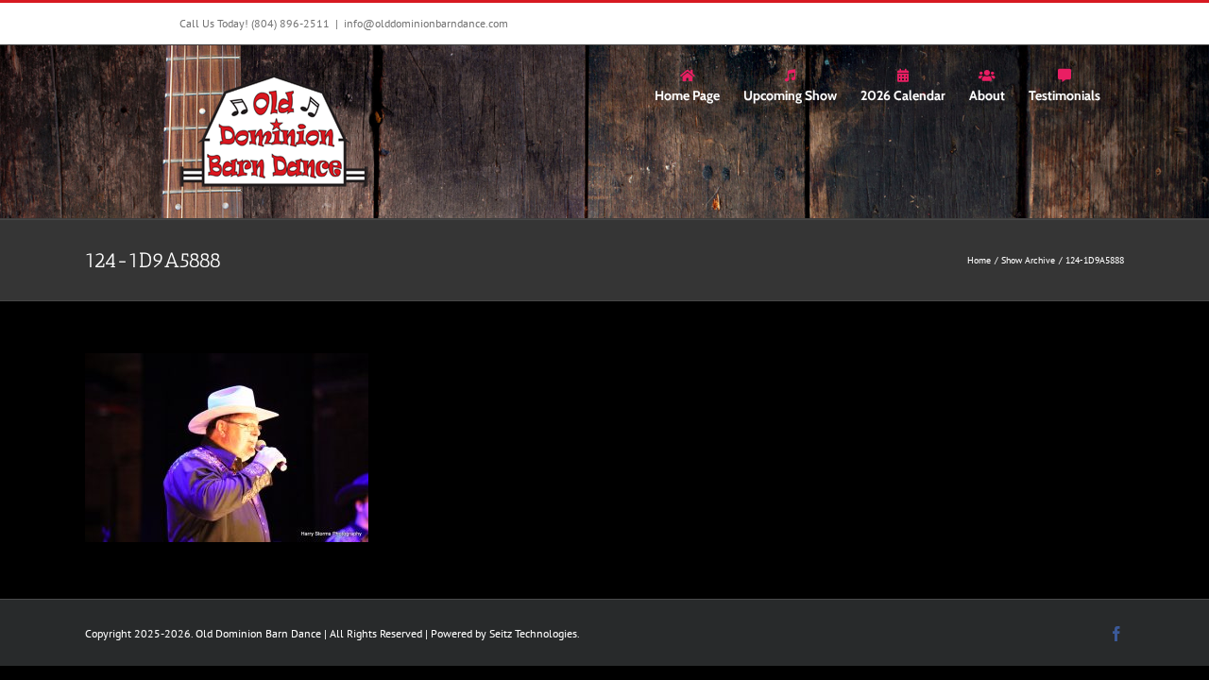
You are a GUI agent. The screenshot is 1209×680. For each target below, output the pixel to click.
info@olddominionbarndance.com (426, 23)
